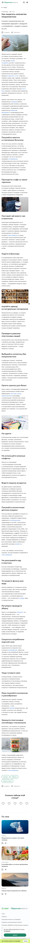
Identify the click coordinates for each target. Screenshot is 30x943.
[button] (2, 2)
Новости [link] (4, 916)
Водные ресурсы (7, 781)
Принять (15, 935)
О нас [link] (3, 913)
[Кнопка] (24, 2)
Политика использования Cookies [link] (12, 922)
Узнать (25, 941)
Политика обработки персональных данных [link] (15, 925)
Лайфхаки (14, 777)
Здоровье (5, 777)
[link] (11, 2)
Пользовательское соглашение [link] (11, 919)
